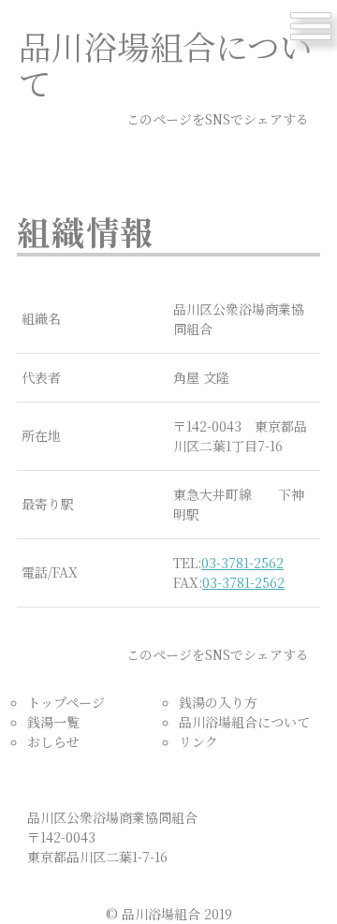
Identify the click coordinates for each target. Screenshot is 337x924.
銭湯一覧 (53, 721)
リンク (198, 741)
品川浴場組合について (244, 721)
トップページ (66, 702)
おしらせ (53, 741)
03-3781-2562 (242, 562)
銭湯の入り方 (218, 702)
